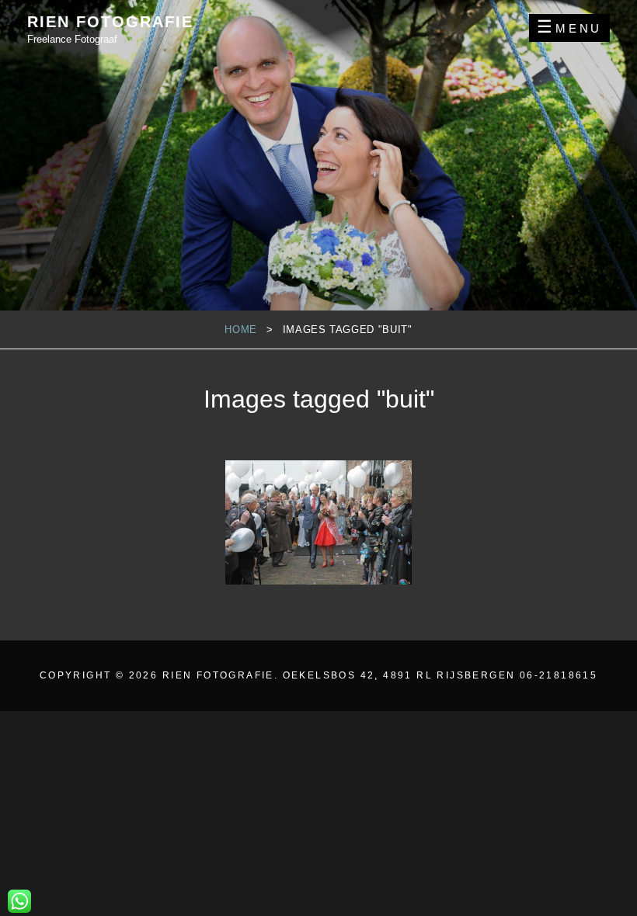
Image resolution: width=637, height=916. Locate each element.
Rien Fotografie (110, 21)
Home (241, 329)
